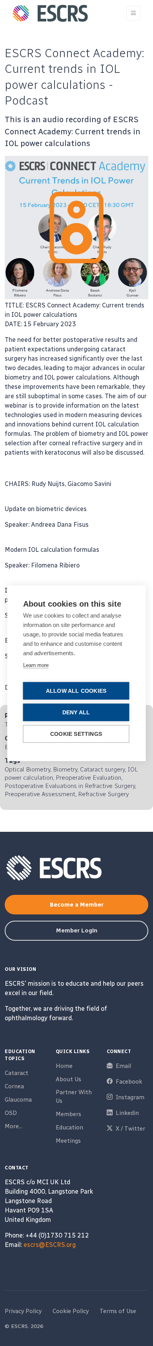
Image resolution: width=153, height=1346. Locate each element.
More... (13, 1126)
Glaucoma (18, 1099)
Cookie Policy (71, 1311)
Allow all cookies (76, 691)
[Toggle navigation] (133, 13)
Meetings (68, 1140)
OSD (11, 1113)
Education (69, 1127)
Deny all (76, 712)
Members (68, 1114)
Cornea (14, 1086)
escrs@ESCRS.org (50, 1244)
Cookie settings (76, 734)
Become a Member (77, 904)
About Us (68, 1079)
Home (64, 1066)
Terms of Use (118, 1311)
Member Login (76, 930)
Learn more (36, 665)
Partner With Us (74, 1097)
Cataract (16, 1073)
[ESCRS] (50, 13)
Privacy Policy (23, 1311)
